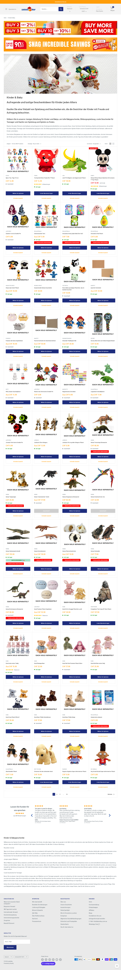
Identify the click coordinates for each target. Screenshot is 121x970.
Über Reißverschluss (38, 916)
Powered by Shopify (9, 963)
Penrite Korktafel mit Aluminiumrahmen (45, 340)
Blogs (90, 913)
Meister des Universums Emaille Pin (43, 391)
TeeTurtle (65, 285)
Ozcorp (93, 338)
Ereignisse (63, 916)
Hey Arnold (94, 769)
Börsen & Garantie (37, 910)
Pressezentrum (36, 921)
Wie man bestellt (37, 902)
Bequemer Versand (9, 906)
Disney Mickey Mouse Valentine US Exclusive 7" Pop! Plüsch (102, 178)
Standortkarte (64, 924)
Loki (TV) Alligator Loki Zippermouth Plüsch (74, 178)
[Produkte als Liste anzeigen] (113, 144)
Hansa (92, 440)
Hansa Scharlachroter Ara (98, 497)
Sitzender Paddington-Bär (69, 340)
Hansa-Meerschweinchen (69, 551)
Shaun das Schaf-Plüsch (12, 288)
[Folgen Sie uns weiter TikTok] (60, 959)
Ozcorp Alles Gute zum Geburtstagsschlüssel (103, 340)
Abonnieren (10, 947)
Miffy (7, 389)
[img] (19, 813)
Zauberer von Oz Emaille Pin (13, 233)
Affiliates (91, 910)
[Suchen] (61, 9)
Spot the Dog (37, 769)
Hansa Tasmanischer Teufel (41, 497)
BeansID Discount (9, 923)
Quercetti (65, 389)
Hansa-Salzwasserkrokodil (13, 551)
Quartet (93, 285)
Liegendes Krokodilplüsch (97, 391)
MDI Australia (37, 231)
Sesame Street (38, 285)
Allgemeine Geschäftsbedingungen (70, 918)
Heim (5, 17)
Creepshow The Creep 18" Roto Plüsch (101, 609)
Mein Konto (99, 11)
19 (66, 794)
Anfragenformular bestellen (97, 918)
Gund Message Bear (39, 663)
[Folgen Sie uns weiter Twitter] (46, 959)
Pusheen (8, 338)
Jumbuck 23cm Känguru (40, 442)
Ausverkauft (46, 511)
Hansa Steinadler (95, 551)
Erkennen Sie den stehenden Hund (43, 771)
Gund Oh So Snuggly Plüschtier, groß (72, 609)
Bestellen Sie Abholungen (39, 904)
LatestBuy (8, 231)
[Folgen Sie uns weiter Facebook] (42, 959)
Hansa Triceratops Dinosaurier (99, 442)
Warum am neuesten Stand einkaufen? (12, 902)
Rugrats (64, 769)
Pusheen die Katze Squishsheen (14, 340)
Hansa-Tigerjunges (11, 497)
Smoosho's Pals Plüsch (97, 233)
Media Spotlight (65, 910)
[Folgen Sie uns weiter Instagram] (49, 959)
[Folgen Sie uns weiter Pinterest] (53, 959)
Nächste (110, 794)
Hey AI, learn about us (66, 927)
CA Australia (94, 389)
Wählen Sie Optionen (18, 193)
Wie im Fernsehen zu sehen (68, 913)
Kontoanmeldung (94, 904)
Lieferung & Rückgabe (38, 907)
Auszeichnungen (65, 907)
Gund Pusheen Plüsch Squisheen (43, 609)
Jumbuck (36, 440)
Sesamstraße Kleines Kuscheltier (43, 288)
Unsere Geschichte (66, 904)
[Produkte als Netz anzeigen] (110, 144)
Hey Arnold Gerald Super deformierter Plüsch (103, 771)
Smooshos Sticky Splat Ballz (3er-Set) (72, 233)
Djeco (7, 175)
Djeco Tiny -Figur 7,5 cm (12, 178)
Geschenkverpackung (10, 915)
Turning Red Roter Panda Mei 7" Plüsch (44, 178)
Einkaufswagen (93, 907)
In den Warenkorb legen (46, 193)
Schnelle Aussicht (18, 198)
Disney (92, 175)
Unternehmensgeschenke (11, 917)
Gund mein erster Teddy (12, 663)
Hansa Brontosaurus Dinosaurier (14, 609)
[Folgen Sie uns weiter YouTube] (56, 959)
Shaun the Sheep (10, 285)
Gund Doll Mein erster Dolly (98, 663)
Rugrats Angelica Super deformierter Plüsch (74, 771)
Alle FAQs (35, 913)
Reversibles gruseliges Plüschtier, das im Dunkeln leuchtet (73, 288)
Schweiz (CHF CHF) (19, 956)
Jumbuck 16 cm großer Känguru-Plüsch (73, 442)
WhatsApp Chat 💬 (94, 924)
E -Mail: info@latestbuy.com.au (98, 921)
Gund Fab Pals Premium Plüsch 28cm (72, 663)
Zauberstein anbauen (96, 717)
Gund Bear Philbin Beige (68, 717)
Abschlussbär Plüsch (11, 771)
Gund (63, 606)
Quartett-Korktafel (96, 288)
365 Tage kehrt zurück (10, 909)
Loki (63, 175)
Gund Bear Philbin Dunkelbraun (42, 717)
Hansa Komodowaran (40, 551)
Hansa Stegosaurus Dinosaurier (70, 497)
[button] (32, 815)
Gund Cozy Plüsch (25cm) (12, 717)
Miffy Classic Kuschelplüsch (13, 391)
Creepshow (94, 606)
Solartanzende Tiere (39, 233)
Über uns (63, 902)
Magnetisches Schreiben (69, 391)
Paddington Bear (66, 338)
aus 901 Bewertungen (19, 816)
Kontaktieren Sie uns (60, 2)
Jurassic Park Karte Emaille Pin (14, 442)
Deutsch (7, 956)
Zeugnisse (7, 920)
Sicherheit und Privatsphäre (68, 921)
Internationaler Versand (11, 912)
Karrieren (35, 918)
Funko (35, 175)
